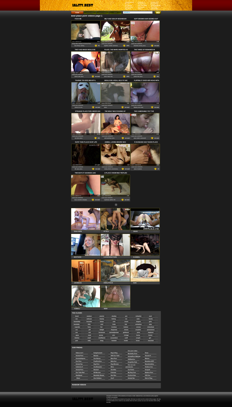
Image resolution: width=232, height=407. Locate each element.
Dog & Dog (112, 353)
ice (127, 319)
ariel (103, 324)
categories (90, 13)
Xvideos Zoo (148, 367)
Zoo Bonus (128, 5)
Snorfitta (112, 369)
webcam (90, 319)
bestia (152, 319)
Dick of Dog (147, 378)
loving (105, 169)
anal (151, 316)
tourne (76, 107)
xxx (75, 138)
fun (102, 327)
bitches (78, 338)
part (78, 340)
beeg (102, 340)
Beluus (146, 358)
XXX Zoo (146, 375)
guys (78, 335)
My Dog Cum (131, 372)
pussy (102, 335)
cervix (112, 138)
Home (77, 13)
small (91, 338)
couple (139, 338)
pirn (115, 335)
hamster (115, 340)
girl (151, 338)
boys (75, 199)
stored (76, 76)
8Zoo (111, 367)
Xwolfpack (141, 7)
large (108, 76)
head (142, 107)
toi (79, 107)
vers (81, 107)
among (140, 45)
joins (139, 332)
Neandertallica (148, 364)
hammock (115, 45)
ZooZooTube (131, 375)
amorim (103, 316)
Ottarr (140, 8)
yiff (91, 329)
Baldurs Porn (148, 372)
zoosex (139, 327)
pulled (135, 76)
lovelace (115, 327)
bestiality (78, 324)
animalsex (139, 324)
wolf (105, 138)
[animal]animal (115, 332)
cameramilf (143, 138)
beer (78, 138)
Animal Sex (154, 8)
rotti (115, 321)
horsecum (103, 332)
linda (115, 324)
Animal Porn (155, 4)
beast (78, 316)
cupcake (78, 327)
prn (127, 316)
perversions (151, 329)
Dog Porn (128, 8)
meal (90, 335)
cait (90, 332)
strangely (84, 199)
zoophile (139, 329)
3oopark (146, 369)
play (151, 324)
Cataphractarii (129, 2)
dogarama (115, 329)
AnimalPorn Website (133, 356)
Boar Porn (112, 358)
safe (79, 76)
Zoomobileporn (156, 5)
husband (139, 169)
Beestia (127, 4)
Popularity (103, 13)
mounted (152, 340)
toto (138, 76)
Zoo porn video (131, 351)
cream (127, 321)
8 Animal (112, 372)
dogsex (139, 321)
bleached (136, 45)
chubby (115, 316)
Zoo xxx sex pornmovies (130, 366)
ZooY (111, 378)
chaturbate (151, 327)
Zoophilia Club (131, 362)
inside (127, 340)
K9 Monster (96, 372)
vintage (127, 335)
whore (109, 169)
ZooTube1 (130, 369)
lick (127, 324)
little (90, 324)
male (139, 319)
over (139, 107)
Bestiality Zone (131, 353)
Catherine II (141, 2)
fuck (75, 45)
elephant (151, 332)
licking (115, 319)
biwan (103, 321)
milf (114, 199)
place (144, 45)
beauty (103, 319)
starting (82, 45)
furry (90, 327)
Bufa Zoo (112, 361)
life (75, 169)
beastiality (78, 321)
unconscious (115, 169)
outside (110, 45)
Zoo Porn (154, 7)
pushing (109, 138)
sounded (79, 199)
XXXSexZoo (130, 359)
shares (127, 329)
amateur (90, 316)
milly (90, 340)
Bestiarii (95, 369)
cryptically (106, 199)
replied (111, 199)
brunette (91, 321)
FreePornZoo (129, 7)
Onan (145, 353)
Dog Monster (113, 364)
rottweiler (139, 316)
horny (139, 335)
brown (151, 335)
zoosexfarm (115, 338)
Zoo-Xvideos (96, 378)
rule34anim (102, 338)
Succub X (147, 355)
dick (111, 76)
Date (115, 13)
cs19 (127, 338)
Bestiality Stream (97, 375)
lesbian (127, 327)
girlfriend (127, 332)
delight (103, 329)
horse (139, 340)
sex (78, 319)
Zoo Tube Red (142, 5)
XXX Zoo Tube (113, 355)
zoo (78, 332)
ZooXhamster (96, 367)
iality (82, 6)
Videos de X (154, 2)
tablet (138, 138)
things (78, 45)
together (106, 45)
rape (78, 169)
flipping (135, 107)
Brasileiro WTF (148, 361)
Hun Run (112, 375)
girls (151, 321)
